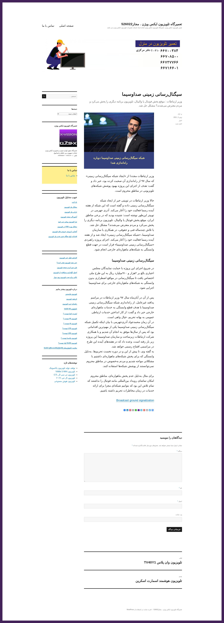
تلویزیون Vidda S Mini (65, 371)
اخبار (180, 120)
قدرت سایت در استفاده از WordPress (139, 609)
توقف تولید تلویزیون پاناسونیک (62, 368)
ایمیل (179, 501)
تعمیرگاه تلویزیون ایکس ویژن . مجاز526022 (151, 24)
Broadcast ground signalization (135, 400)
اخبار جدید (178, 124)
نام (180, 488)
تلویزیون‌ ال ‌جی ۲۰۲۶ (65, 378)
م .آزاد (180, 114)
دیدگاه (179, 451)
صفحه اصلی (66, 25)
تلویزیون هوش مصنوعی (64, 381)
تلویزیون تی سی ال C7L (64, 375)
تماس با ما (48, 25)
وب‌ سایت (179, 514)
